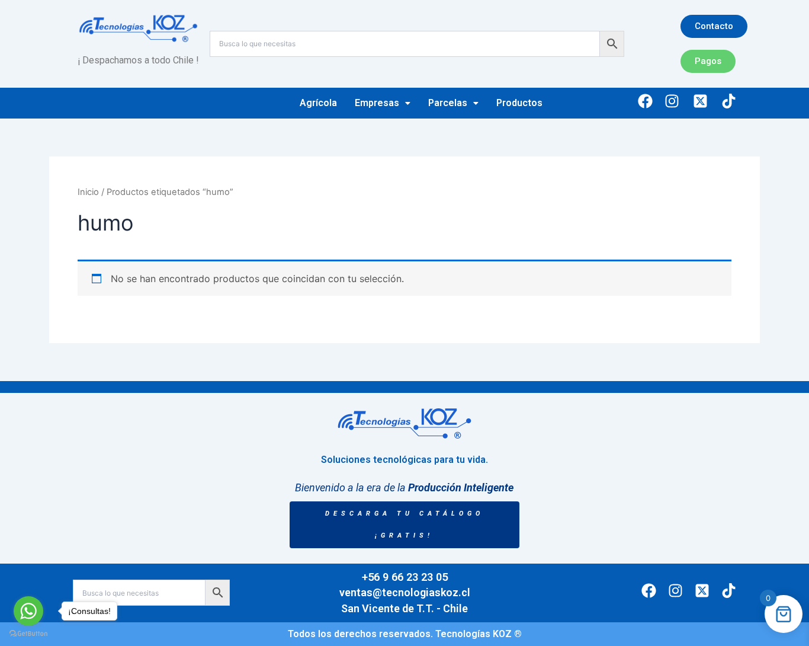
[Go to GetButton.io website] (28, 634)
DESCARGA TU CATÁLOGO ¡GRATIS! (404, 525)
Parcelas (447, 102)
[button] (382, 103)
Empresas (377, 102)
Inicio (88, 192)
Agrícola (318, 102)
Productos (519, 102)
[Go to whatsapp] (28, 611)
